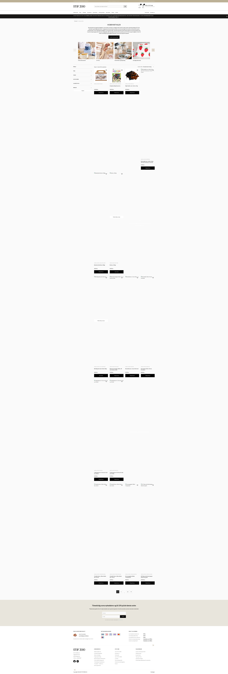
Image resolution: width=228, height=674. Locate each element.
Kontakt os (152, 12)
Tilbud (112, 12)
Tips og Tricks (139, 656)
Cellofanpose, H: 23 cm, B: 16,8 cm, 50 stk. (116, 473)
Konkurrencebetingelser (120, 662)
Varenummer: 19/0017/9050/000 (115, 83)
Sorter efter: (140, 66)
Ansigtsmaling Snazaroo (115, 85)
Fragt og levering (97, 656)
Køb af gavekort (97, 665)
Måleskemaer (138, 653)
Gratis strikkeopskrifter (140, 651)
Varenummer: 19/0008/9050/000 (99, 574)
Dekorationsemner (82, 60)
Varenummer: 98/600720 (145, 366)
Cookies (116, 658)
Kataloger (153, 672)
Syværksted (138, 655)
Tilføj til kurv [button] (101, 92)
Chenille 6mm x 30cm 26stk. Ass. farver (100, 577)
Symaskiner (95, 12)
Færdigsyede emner (137, 60)
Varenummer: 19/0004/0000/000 (131, 574)
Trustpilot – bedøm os (98, 663)
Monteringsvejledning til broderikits (143, 660)
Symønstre (89, 12)
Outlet (116, 12)
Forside (75, 21)
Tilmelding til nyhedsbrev (99, 662)
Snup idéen (108, 12)
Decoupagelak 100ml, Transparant (130, 577)
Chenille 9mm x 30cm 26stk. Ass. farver (116, 577)
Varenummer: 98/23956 (98, 470)
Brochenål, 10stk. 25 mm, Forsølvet (146, 369)
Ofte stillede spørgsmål (99, 660)
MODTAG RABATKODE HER (192, 661)
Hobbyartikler (102, 12)
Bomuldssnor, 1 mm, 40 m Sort (132, 368)
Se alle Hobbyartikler (114, 37)
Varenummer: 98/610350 (114, 366)
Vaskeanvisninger (139, 658)
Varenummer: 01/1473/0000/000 (99, 366)
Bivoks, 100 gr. (113, 265)
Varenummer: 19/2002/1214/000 (146, 574)
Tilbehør (84, 12)
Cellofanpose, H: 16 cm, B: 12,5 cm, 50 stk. (100, 473)
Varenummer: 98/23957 (114, 470)
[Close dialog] (225, 637)
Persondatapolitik (118, 660)
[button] (74, 50)
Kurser (116, 663)
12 (127, 591)
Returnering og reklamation (99, 658)
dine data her (120, 619)
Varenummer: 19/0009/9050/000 (115, 574)
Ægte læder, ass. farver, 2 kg (131, 85)
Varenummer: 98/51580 (129, 366)
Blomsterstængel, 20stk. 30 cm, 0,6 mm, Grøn (116, 369)
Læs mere (117, 271)
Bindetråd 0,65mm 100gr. (99, 265)
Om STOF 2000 (118, 651)
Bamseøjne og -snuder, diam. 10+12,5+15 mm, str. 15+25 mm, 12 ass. (147, 162)
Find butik (147, 12)
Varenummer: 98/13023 (98, 83)
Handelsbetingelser (98, 653)
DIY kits (98, 60)
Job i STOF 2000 (118, 656)
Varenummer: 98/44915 (129, 83)
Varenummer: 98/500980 (145, 159)
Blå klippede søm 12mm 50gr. (100, 368)
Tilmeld (123, 616)
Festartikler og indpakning (120, 60)
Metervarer (75, 12)
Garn (80, 12)
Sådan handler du (97, 651)
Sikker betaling (97, 655)
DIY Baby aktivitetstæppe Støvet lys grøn (146, 577)
